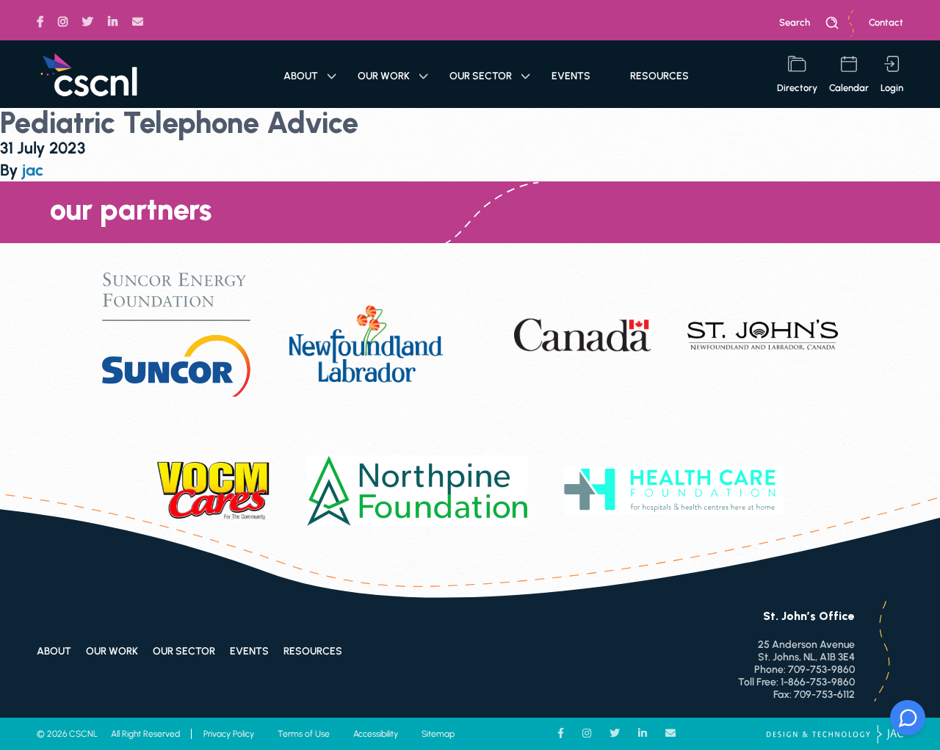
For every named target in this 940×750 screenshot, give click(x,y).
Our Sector (480, 76)
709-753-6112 (824, 694)
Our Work (384, 76)
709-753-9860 (821, 669)
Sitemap (438, 734)
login (892, 87)
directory (797, 87)
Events (571, 76)
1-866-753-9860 (818, 682)
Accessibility (375, 734)
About (300, 76)
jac (32, 170)
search (794, 22)
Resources (659, 76)
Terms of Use (304, 734)
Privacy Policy (228, 734)
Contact (886, 22)
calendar (849, 87)
